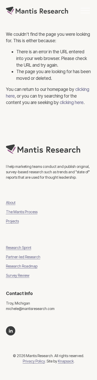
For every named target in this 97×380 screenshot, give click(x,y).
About (11, 203)
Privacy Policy (34, 361)
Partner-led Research (23, 257)
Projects (12, 221)
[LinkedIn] (10, 330)
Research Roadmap (22, 266)
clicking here (72, 102)
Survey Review (17, 275)
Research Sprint (18, 248)
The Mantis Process (22, 212)
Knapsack (66, 361)
